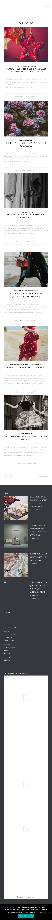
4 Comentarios (20, 464)
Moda (6, 650)
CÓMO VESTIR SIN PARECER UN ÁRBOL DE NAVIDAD (26, 70)
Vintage (7, 660)
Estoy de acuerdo (26, 916)
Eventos (19, 66)
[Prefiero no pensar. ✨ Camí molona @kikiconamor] (26, 829)
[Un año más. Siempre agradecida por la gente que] (26, 741)
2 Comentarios (20, 170)
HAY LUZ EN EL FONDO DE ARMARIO (26, 216)
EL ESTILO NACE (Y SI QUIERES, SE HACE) (26, 295)
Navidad (7, 653)
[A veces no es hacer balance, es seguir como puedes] (26, 785)
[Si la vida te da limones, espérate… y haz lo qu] (26, 873)
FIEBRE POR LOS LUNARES (26, 367)
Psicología (8, 657)
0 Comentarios (19, 96)
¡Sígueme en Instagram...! (27, 897)
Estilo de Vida (19, 291)
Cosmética (8, 637)
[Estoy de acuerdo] (49, 912)
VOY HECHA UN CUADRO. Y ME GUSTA (26, 438)
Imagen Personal (29, 66)
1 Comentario (19, 321)
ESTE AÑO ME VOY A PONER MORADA (26, 144)
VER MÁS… (8, 613)
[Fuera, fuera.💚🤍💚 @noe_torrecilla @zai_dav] (26, 697)
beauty (6, 631)
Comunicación (9, 634)
